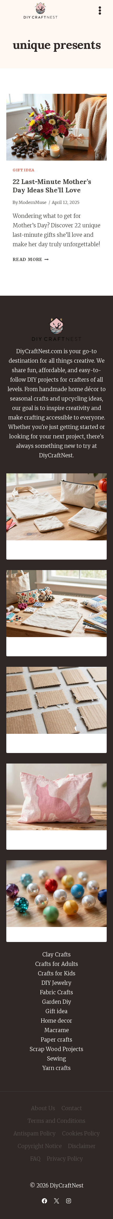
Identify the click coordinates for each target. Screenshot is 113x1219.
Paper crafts (56, 1039)
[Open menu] (100, 10)
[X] (56, 1201)
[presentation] (56, 127)
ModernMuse (33, 202)
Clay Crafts (56, 954)
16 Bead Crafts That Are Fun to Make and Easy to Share (56, 934)
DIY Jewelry (56, 983)
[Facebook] (44, 1201)
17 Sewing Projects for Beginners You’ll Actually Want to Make (56, 646)
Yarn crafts (56, 1068)
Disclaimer (82, 1146)
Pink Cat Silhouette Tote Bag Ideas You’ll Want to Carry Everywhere (56, 839)
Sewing (56, 1058)
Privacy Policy (65, 1158)
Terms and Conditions (56, 1121)
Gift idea (23, 170)
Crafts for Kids (56, 973)
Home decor (56, 1020)
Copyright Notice (40, 1146)
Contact (71, 1108)
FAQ (35, 1158)
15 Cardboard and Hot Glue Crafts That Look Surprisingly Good (56, 743)
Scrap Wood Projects (56, 1049)
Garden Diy (56, 1001)
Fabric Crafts (56, 992)
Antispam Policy (34, 1133)
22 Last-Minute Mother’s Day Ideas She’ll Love (52, 185)
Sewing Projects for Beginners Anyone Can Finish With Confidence (56, 549)
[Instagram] (68, 1201)
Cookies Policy (81, 1133)
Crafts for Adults (56, 964)
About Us (43, 1108)
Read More (31, 259)
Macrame (56, 1030)
